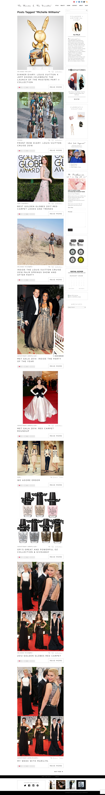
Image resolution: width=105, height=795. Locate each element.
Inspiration (25, 203)
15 (83, 282)
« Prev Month (71, 288)
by (50, 71)
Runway (19, 140)
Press (57, 776)
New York (28, 71)
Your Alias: (70, 207)
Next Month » (82, 288)
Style (18, 203)
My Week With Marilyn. (33, 761)
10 (71, 282)
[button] (56, 5)
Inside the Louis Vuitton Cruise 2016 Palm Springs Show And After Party (39, 272)
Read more (56, 87)
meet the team (46, 776)
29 (83, 285)
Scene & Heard (21, 356)
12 (76, 282)
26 (76, 285)
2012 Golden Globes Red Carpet (39, 656)
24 (71, 285)
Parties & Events (33, 758)
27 (79, 285)
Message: (70, 211)
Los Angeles (28, 266)
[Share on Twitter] (32, 87)
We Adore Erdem (28, 480)
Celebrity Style (32, 356)
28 (81, 285)
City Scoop (20, 71)
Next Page (58, 771)
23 (69, 285)
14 (81, 282)
